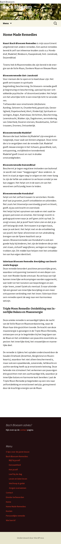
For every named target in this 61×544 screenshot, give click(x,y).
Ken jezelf (13, 469)
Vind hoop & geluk (17, 483)
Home (8, 501)
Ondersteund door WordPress (30, 538)
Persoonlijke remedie (15, 515)
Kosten (9, 511)
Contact (9, 492)
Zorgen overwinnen (17, 488)
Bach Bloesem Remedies (17, 456)
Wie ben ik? (11, 520)
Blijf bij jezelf (14, 460)
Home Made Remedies (16, 506)
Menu (6, 23)
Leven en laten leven (18, 478)
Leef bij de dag (15, 474)
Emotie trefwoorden (15, 497)
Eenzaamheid (15, 465)
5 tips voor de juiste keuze (17, 451)
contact (23, 430)
